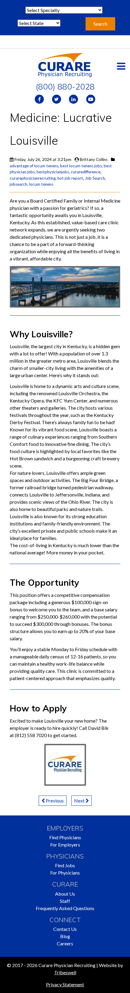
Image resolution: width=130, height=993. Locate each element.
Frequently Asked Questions (65, 908)
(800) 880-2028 (65, 86)
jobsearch (18, 184)
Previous (54, 800)
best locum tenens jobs (81, 165)
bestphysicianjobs (53, 171)
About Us (65, 894)
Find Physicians (65, 837)
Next (80, 800)
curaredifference (85, 171)
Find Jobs (65, 865)
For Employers (65, 844)
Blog (65, 936)
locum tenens (41, 184)
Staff (65, 901)
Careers (65, 943)
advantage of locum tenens (34, 165)
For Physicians (65, 872)
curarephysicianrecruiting (33, 178)
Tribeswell (65, 972)
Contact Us (65, 929)
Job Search (95, 178)
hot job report (70, 178)
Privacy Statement (65, 984)
